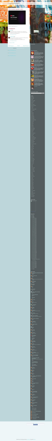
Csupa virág (33, 289)
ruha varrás (32, 159)
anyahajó (33, 343)
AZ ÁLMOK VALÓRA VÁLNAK (35, 417)
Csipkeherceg (33, 321)
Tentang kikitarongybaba (34, 365)
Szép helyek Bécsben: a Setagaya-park (36, 344)
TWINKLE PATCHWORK (35, 315)
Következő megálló (34, 333)
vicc (31, 189)
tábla (31, 172)
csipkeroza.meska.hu (36, 29)
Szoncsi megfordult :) (34, 397)
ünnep (31, 183)
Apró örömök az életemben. (35, 318)
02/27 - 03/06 (34, 257)
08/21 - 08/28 (34, 233)
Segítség (32, 160)
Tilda (31, 178)
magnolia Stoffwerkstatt (35, 294)
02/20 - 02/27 (34, 258)
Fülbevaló (32, 116)
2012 (32, 216)
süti (31, 165)
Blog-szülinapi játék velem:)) (37, 55)
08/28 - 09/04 (34, 232)
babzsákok (32, 104)
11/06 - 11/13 (34, 225)
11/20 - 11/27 (34, 223)
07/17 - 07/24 (34, 237)
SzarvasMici (33, 297)
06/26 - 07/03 (34, 240)
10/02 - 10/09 (34, 228)
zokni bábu (32, 195)
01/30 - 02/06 (34, 263)
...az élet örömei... (34, 304)
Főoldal (18, 45)
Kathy (11, 30)
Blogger (34, 439)
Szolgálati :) (33, 400)
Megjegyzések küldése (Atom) (20, 48)
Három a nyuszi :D (34, 347)
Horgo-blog (33, 346)
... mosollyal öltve (34, 418)
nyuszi (31, 147)
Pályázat (32, 152)
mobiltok (32, 142)
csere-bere (32, 110)
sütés (31, 164)
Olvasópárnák (33, 292)
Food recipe (33, 389)
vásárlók (32, 188)
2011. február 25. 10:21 (13, 40)
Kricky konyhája (34, 281)
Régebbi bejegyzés (26, 45)
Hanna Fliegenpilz (34, 409)
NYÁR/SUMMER (34, 341)
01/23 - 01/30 (34, 264)
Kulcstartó (32, 136)
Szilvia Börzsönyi (35, 200)
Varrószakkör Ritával (34, 391)
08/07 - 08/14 (34, 235)
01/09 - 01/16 (34, 266)
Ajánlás (32, 98)
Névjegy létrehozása (33, 211)
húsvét (32, 123)
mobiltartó (32, 141)
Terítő (31, 177)
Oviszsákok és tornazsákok (35, 362)
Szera (32, 286)
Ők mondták (33, 403)
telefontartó (32, 176)
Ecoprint (33, 276)
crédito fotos (33, 273)
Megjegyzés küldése (11, 42)
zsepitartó (32, 196)
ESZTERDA (33, 338)
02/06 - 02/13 (34, 262)
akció (31, 99)
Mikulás (32, 140)
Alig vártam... (33, 386)
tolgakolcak (28, 439)
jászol (31, 124)
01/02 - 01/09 (34, 267)
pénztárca (32, 154)
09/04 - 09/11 (34, 231)
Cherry (32, 301)
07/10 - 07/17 (34, 238)
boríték (32, 106)
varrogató (33, 307)
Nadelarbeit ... (33, 295)
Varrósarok (33, 367)
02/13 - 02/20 (34, 261)
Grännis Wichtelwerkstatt (35, 414)
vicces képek (32, 190)
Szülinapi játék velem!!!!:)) (37, 63)
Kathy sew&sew (34, 352)
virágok (32, 194)
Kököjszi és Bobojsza (34, 402)
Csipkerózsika (13, 3)
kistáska (32, 134)
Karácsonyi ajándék (36, 78)
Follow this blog (35, 424)
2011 (32, 217)
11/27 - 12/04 (34, 222)
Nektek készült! (33, 305)
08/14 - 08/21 (34, 234)
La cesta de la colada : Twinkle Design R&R (36, 316)
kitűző (31, 135)
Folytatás (33, 319)
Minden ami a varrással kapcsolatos (36, 411)
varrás (31, 184)
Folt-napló (33, 394)
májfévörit (33, 327)
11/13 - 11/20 (34, 224)
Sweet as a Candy (34, 408)
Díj (31, 111)
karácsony (32, 128)
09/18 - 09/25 (34, 229)
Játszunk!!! (35, 67)
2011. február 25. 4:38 (13, 34)
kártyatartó (32, 129)
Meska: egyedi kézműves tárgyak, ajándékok (36, 15)
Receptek (32, 158)
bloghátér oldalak (33, 105)
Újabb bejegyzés (11, 45)
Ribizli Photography (34, 405)
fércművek (33, 349)
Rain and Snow (34, 412)
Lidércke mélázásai (34, 415)
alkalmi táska (32, 100)
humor (31, 122)
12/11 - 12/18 (34, 220)
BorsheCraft (33, 332)
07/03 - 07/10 (34, 239)
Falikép (32, 112)
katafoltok (33, 370)
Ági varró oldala (34, 378)
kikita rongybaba (34, 364)
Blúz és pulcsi (33, 330)
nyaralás (32, 146)
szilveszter (32, 170)
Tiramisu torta (33, 383)
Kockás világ (33, 299)
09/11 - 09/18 (34, 230)
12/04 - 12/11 (34, 221)
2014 (32, 215)
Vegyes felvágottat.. (36, 59)
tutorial (32, 182)
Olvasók (32, 148)
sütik (31, 166)
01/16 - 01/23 (34, 265)
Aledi (32, 278)
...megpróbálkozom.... (34, 376)
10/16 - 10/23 (34, 226)
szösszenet (32, 171)
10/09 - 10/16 (34, 227)
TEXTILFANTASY (34, 335)
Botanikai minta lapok (34, 302)
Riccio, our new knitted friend (35, 313)
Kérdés (32, 130)
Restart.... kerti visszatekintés (35, 355)
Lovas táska (35, 86)
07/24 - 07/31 (34, 236)
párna (31, 153)
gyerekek (32, 118)
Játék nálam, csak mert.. (37, 82)
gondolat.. (32, 117)
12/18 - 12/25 (34, 219)
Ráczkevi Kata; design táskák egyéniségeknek (35, 358)
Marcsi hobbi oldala (34, 275)
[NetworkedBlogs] (35, 423)
